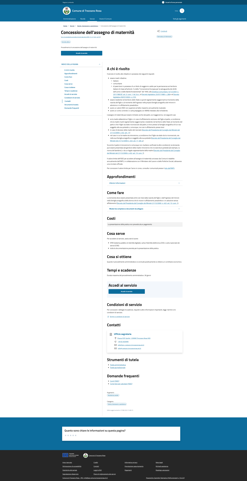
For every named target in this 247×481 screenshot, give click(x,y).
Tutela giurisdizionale (117, 367)
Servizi (72, 26)
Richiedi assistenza (162, 466)
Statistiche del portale (70, 470)
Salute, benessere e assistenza (87, 26)
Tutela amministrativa (118, 365)
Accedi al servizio (81, 53)
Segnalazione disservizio (70, 474)
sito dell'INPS (169, 168)
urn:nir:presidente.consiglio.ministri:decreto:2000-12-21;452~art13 (80, 37)
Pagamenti (128, 470)
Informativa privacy (131, 462)
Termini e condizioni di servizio (120, 316)
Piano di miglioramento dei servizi (105, 474)
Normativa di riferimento (164, 36)
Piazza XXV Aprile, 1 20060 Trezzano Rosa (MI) (133, 338)
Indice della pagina (69, 64)
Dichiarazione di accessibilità (72, 466)
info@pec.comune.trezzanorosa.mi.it (131, 345)
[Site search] (182, 10)
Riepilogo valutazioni (162, 470)
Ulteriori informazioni (117, 183)
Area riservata (67, 462)
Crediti (96, 462)
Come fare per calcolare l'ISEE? (121, 383)
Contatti (96, 466)
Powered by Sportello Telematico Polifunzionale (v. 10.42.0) (165, 478)
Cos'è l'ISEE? (114, 381)
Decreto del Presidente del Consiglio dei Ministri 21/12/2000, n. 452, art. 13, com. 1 (147, 203)
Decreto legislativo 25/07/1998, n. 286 (156, 94)
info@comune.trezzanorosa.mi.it (129, 348)
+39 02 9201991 (123, 342)
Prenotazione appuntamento (134, 466)
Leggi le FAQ (98, 470)
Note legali (159, 462)
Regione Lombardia (68, 2)
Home (65, 26)
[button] (172, 2)
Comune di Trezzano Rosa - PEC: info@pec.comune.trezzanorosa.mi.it (85, 478)
